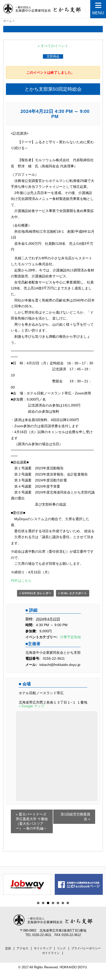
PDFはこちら (21, 581)
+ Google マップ (31, 706)
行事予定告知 (70, 637)
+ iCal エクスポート (72, 593)
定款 (8, 948)
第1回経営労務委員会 (75, 816)
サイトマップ (43, 948)
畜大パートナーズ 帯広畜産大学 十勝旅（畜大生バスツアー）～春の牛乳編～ (32, 821)
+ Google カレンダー (35, 593)
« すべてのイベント (53, 46)
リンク (61, 948)
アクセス (22, 948)
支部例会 (53, 56)
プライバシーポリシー (86, 948)
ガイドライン (51, 953)
